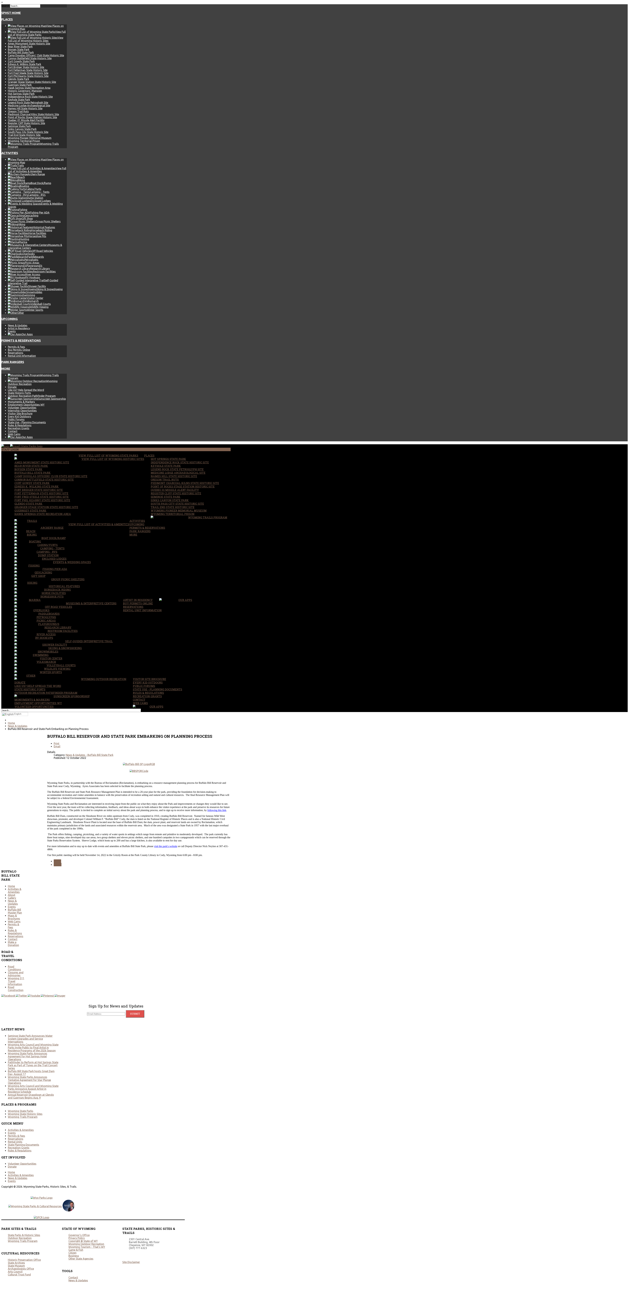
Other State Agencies (80, 1258)
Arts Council (15, 1271)
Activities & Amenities (14, 890)
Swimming (40, 655)
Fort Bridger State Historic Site (26, 67)
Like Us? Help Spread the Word (26, 389)
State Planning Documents (23, 1144)
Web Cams (14, 434)
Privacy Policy (76, 1238)
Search (5, 5)
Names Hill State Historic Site (25, 108)
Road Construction (15, 989)
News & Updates (17, 325)
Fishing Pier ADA (54, 569)
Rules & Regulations (19, 425)
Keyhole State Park (19, 99)
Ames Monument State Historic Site (29, 43)
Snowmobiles (48, 651)
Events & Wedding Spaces (72, 562)
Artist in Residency (19, 328)
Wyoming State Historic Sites (25, 1113)
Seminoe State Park (19, 126)
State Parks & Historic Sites (24, 1235)
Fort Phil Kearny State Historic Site (28, 76)
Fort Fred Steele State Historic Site (28, 73)
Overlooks (41, 610)
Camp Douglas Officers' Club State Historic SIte (36, 55)
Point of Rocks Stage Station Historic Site (32, 117)
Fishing (34, 565)
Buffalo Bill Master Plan (15, 911)
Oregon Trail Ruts (18, 111)
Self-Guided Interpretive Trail (89, 641)
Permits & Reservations (21, 340)
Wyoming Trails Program (207, 517)
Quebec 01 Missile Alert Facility (26, 120)
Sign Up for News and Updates (116, 1006)
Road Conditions (14, 968)
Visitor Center (51, 658)
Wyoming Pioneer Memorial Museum (29, 137)
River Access (46, 634)
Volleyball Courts (61, 665)
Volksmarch (46, 662)
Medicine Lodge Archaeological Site (29, 105)
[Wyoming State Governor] (68, 1210)
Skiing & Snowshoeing (65, 648)
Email (57, 746)
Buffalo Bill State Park (21, 52)
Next (57, 864)
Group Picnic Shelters (68, 579)
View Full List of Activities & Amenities (98, 524)
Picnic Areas (46, 620)
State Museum (16, 1265)
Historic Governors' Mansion (25, 90)
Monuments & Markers (21, 401)
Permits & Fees (16, 346)
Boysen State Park (18, 49)
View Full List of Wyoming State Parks (108, 455)
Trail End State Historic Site (24, 134)
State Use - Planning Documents (27, 422)
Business (73, 1255)
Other (30, 675)
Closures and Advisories (15, 974)
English (17, 714)
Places (7, 19)
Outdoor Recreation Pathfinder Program (32, 395)
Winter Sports (51, 672)
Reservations (15, 352)
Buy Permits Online (19, 349)
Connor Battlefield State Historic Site (30, 58)
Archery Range (52, 527)
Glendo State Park (18, 78)
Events (12, 331)
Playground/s (48, 624)
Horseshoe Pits (52, 596)
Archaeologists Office (21, 1268)
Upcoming (9, 319)
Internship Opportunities (22, 410)
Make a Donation (13, 944)
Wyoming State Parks (20, 1110)
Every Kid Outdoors (19, 416)
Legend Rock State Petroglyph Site (28, 102)
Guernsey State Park (20, 84)
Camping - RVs (47, 552)
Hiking (32, 582)
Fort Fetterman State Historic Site (28, 70)
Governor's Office (79, 1235)
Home (11, 886)
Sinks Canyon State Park (22, 129)
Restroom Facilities (63, 631)
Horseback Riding (57, 589)
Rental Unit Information (22, 355)
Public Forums (16, 419)
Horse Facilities (54, 593)
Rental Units (15, 1141)
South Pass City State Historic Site (28, 132)
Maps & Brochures (14, 917)
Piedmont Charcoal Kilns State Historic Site (33, 114)
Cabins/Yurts (47, 545)
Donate (12, 386)
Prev (57, 861)
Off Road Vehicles (58, 607)
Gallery (12, 897)
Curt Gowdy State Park (21, 61)
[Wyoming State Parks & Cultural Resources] (35, 1206)
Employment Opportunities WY (26, 404)
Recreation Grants (18, 428)
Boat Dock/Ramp (53, 538)
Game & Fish (75, 1249)
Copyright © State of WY (83, 1240)
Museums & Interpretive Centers (91, 603)
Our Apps (185, 600)
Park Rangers (12, 362)
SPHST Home (11, 13)
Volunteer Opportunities (22, 407)
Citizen (72, 1252)
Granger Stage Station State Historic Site (32, 81)
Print (56, 743)
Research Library (57, 627)
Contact (12, 431)
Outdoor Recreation (20, 1238)
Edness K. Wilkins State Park (24, 64)
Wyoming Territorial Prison (24, 140)
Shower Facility (54, 644)
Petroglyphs (46, 617)
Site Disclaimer (131, 1262)
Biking (32, 534)
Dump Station (48, 555)
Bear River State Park (20, 46)
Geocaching (43, 572)
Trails (32, 521)
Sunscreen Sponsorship (72, 696)
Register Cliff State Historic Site (26, 123)
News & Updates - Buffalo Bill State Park (89, 754)
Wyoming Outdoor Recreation (103, 679)
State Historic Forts (19, 392)
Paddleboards (49, 613)
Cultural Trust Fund (19, 1274)
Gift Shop (38, 576)
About (11, 894)
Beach (30, 531)
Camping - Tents (52, 548)
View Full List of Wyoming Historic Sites (112, 459)
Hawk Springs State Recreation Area (29, 87)
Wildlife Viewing (57, 668)
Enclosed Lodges (54, 558)
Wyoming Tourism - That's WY (86, 1246)
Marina (35, 600)
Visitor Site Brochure (20, 413)
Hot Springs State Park (21, 93)
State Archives (16, 1262)
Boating (35, 541)
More (5, 368)
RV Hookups (44, 637)
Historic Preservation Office (24, 1259)
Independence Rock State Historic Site (30, 96)
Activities (9, 153)
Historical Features (64, 586)
